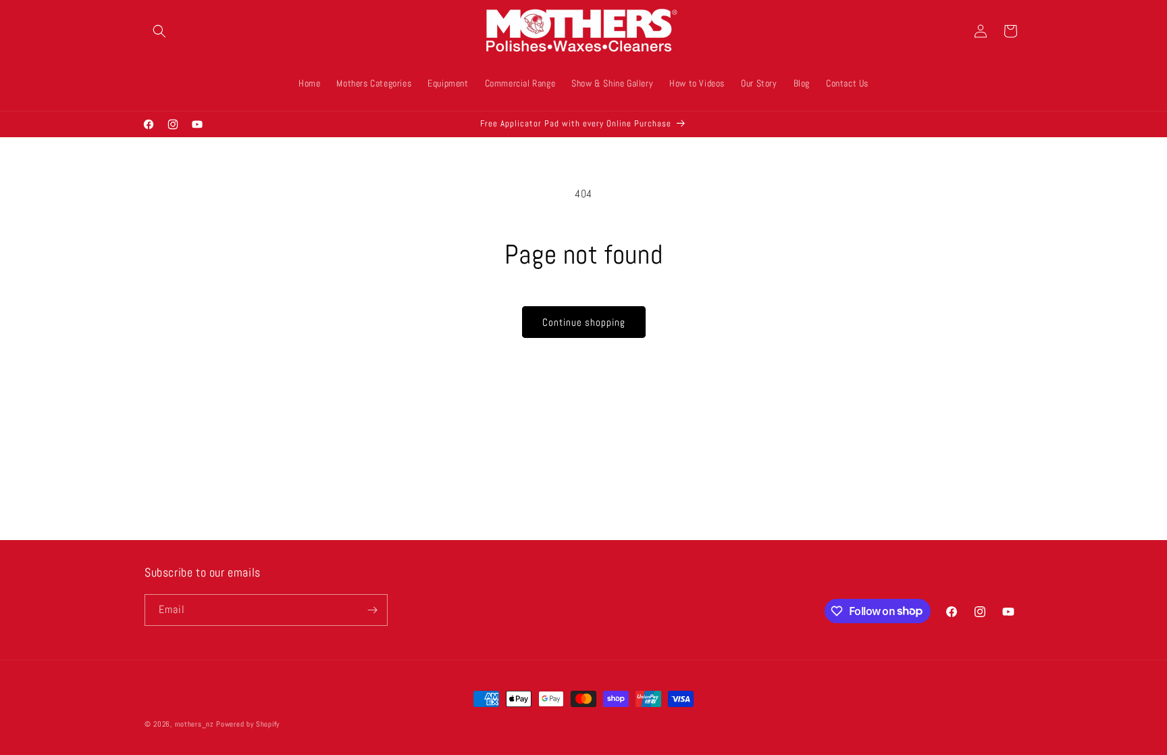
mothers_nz (194, 724)
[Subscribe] (372, 610)
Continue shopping (583, 322)
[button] (159, 31)
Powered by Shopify (248, 724)
